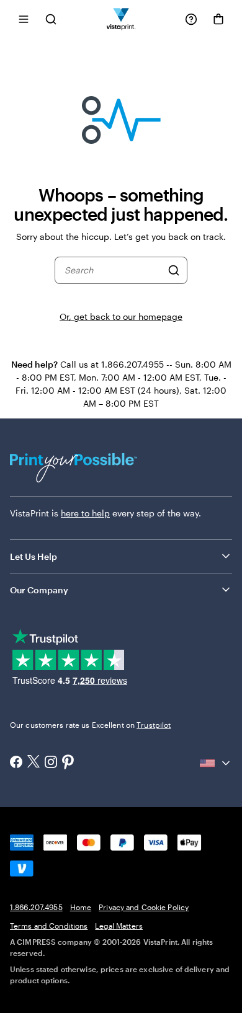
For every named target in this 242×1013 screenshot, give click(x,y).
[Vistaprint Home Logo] (121, 19)
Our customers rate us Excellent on (90, 724)
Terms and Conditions (48, 925)
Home (80, 907)
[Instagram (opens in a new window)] (51, 763)
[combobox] (113, 270)
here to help (85, 513)
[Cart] (218, 19)
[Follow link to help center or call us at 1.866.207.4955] (191, 19)
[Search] (174, 270)
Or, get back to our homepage (121, 316)
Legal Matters (119, 925)
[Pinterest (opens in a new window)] (68, 763)
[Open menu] (23, 18)
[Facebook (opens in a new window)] (16, 763)
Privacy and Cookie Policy (144, 907)
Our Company (39, 590)
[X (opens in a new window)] (33, 763)
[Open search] (51, 19)
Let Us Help (33, 556)
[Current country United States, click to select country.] (216, 763)
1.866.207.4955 (36, 907)
